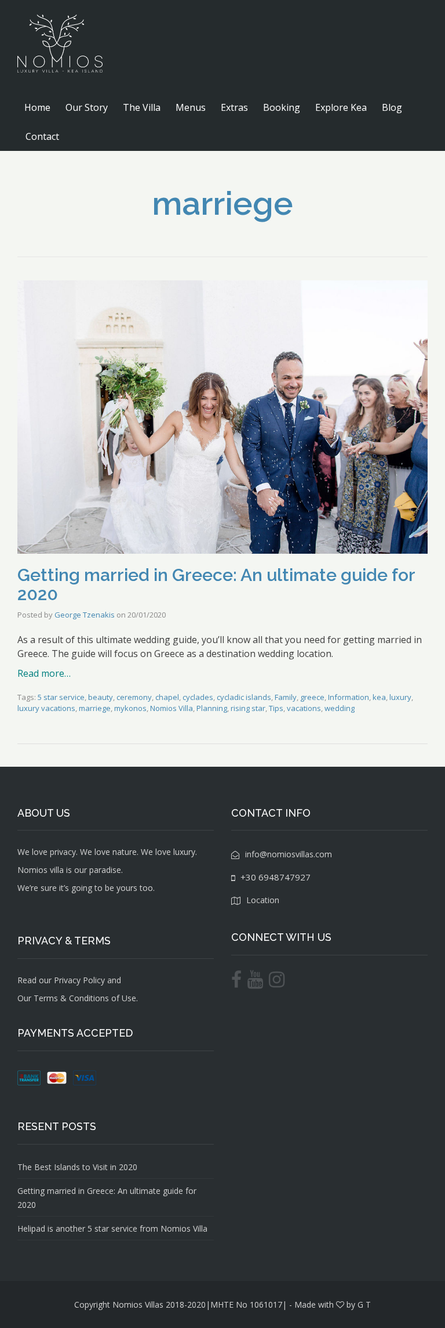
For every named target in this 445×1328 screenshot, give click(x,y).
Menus (191, 107)
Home (37, 107)
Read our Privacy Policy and (69, 980)
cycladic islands (244, 697)
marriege (95, 708)
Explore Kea (341, 107)
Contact (42, 136)
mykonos (130, 708)
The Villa (142, 107)
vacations (304, 708)
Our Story (86, 107)
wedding (339, 708)
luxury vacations (46, 708)
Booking (281, 107)
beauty (100, 697)
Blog (392, 107)
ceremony (134, 697)
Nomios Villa (171, 708)
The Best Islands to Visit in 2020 (77, 1166)
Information (348, 697)
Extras (234, 107)
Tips (276, 708)
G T (364, 1304)
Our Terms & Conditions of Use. (77, 998)
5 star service (61, 697)
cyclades (198, 697)
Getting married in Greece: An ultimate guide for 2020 (216, 584)
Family (286, 697)
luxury (400, 697)
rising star (248, 708)
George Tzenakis (84, 614)
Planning (211, 708)
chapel (167, 697)
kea (379, 697)
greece (312, 697)
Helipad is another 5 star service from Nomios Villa (112, 1228)
